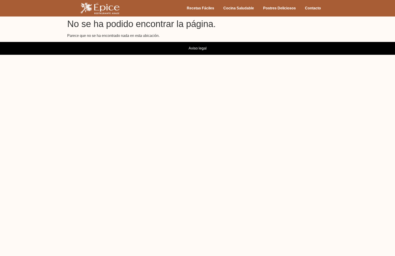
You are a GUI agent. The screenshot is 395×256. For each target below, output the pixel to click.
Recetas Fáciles (200, 8)
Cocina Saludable (238, 8)
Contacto (313, 8)
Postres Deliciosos (279, 8)
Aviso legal (198, 48)
